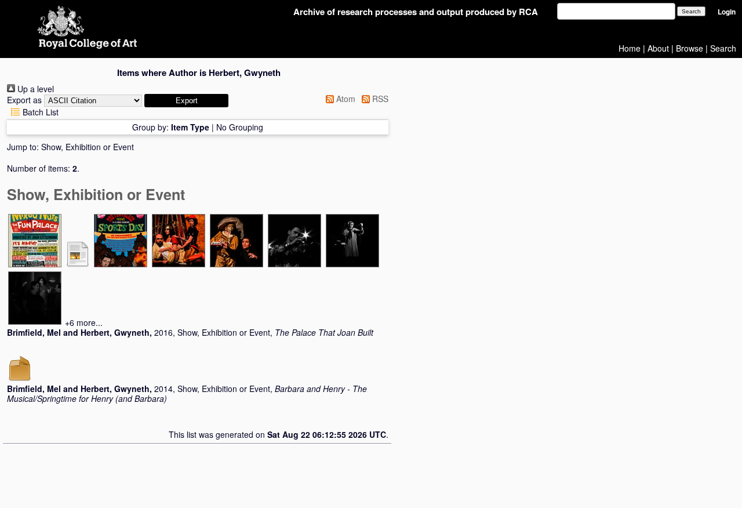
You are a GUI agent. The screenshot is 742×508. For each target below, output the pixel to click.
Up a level (34, 89)
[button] (186, 100)
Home (630, 48)
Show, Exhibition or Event (87, 147)
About (658, 48)
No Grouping (239, 127)
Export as (24, 100)
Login (727, 12)
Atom (344, 98)
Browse (689, 48)
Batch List (39, 112)
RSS (379, 98)
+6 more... (84, 322)
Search (723, 48)
